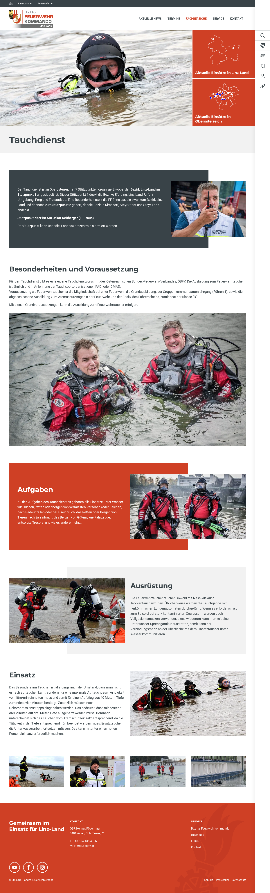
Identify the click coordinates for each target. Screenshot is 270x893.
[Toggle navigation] (262, 18)
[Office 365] (262, 66)
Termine (174, 18)
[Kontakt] (262, 46)
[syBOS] (262, 56)
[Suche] (262, 35)
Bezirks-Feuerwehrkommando (210, 828)
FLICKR (196, 841)
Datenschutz (239, 879)
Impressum (222, 879)
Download (197, 835)
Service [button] (218, 18)
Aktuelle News (150, 18)
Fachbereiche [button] (196, 18)
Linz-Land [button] (24, 3)
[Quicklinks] (262, 86)
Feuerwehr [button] (44, 3)
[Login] (262, 76)
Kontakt (236, 18)
